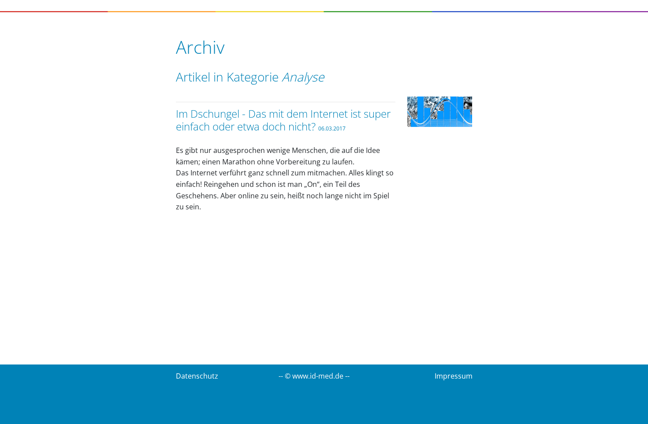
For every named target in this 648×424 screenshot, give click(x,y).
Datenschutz (197, 376)
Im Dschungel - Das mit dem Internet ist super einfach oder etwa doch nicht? (283, 120)
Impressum (454, 376)
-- (347, 376)
